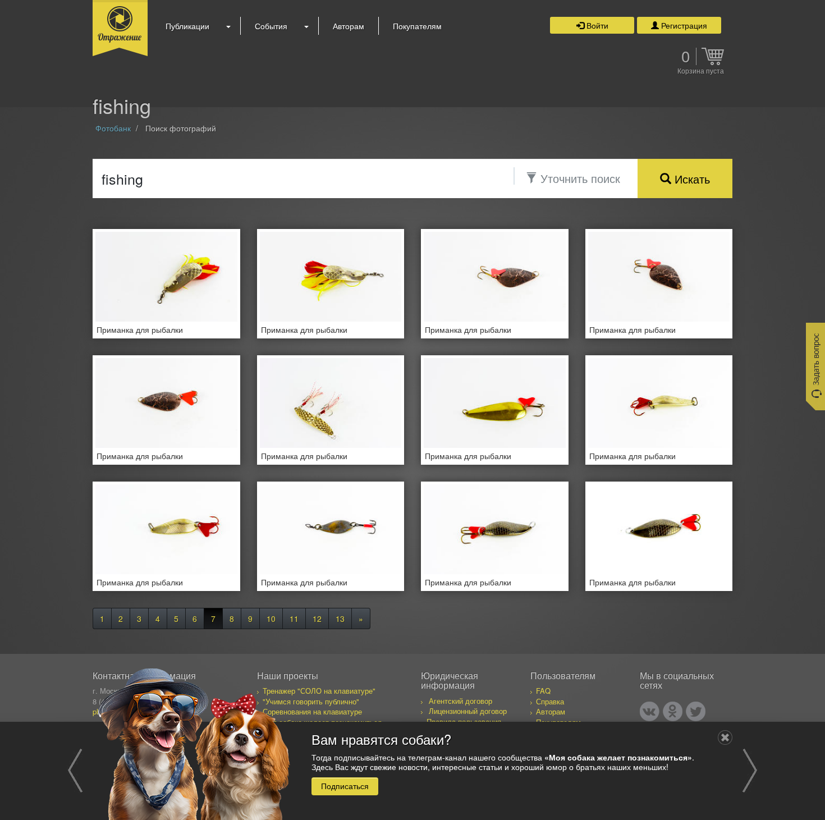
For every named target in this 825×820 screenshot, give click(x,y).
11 (294, 618)
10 (271, 618)
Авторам (348, 25)
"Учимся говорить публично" (311, 701)
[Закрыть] (725, 737)
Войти (596, 25)
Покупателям (417, 25)
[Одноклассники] (672, 711)
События (271, 25)
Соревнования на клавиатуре (312, 711)
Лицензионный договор (468, 711)
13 (340, 618)
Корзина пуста (700, 71)
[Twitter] (695, 711)
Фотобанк (113, 128)
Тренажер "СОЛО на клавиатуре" (319, 690)
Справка (550, 701)
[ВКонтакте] (649, 711)
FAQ (543, 690)
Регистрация (683, 25)
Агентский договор (460, 700)
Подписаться (345, 785)
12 (317, 618)
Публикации (187, 25)
